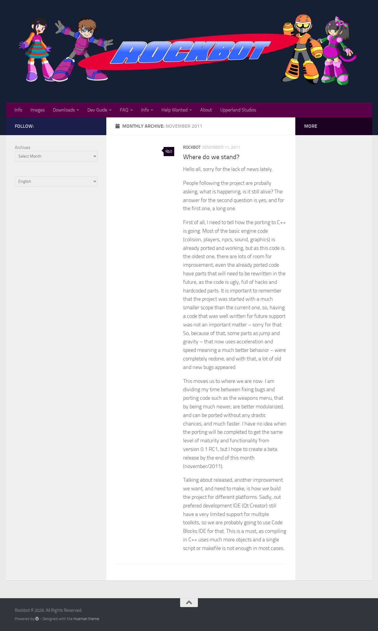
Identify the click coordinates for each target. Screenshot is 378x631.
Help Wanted (175, 110)
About (206, 110)
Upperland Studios (238, 110)
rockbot (192, 147)
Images (37, 110)
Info (18, 110)
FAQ (124, 110)
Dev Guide (97, 110)
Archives (22, 147)
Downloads (64, 110)
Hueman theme (86, 619)
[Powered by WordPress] (37, 619)
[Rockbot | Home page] (189, 48)
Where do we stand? (211, 157)
